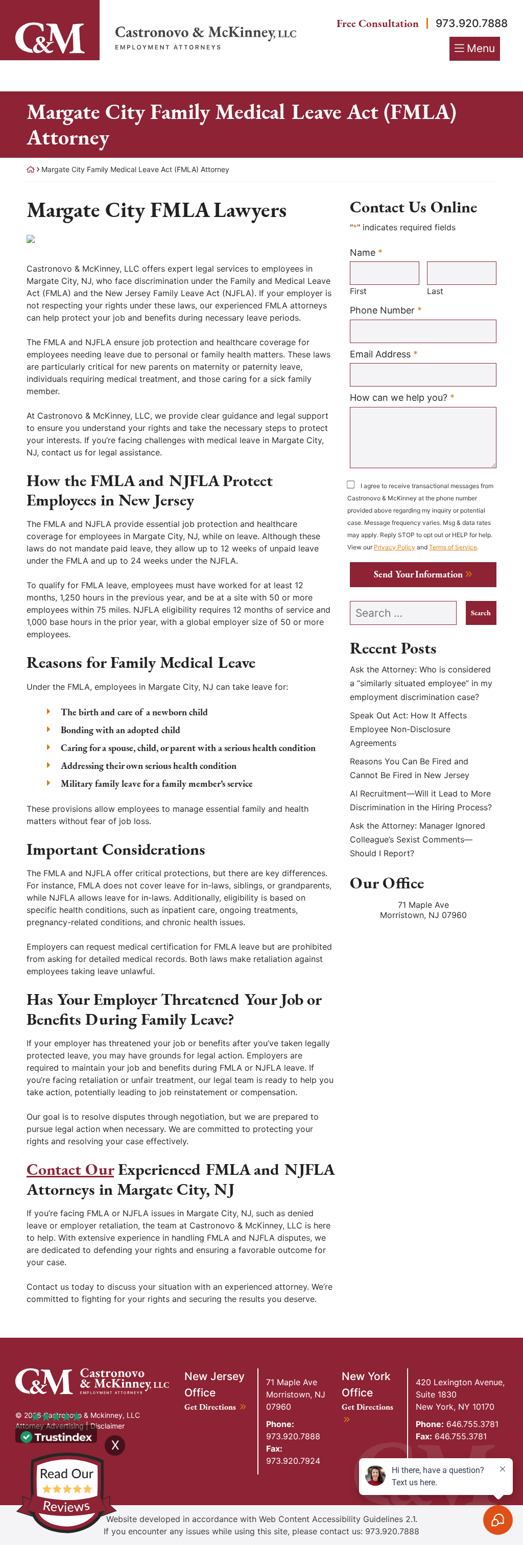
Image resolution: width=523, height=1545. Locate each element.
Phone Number (386, 310)
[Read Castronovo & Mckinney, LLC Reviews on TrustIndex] (56, 1436)
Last (435, 291)
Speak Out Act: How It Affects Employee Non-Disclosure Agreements (408, 729)
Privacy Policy (394, 547)
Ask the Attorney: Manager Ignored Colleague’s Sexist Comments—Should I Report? (417, 839)
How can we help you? (402, 397)
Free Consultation (378, 23)
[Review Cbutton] (66, 1493)
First (358, 291)
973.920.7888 (472, 23)
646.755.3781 (457, 1424)
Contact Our (70, 1169)
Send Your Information (418, 574)
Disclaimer (107, 1425)
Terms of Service (453, 547)
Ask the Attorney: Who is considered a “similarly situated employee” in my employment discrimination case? (421, 683)
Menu (481, 48)
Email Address (384, 353)
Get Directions (215, 1407)
